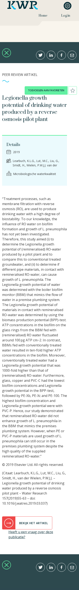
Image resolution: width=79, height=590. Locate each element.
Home (43, 16)
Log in (65, 16)
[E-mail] (72, 55)
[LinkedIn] (51, 55)
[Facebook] (61, 55)
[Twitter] (40, 55)
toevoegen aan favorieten (46, 90)
